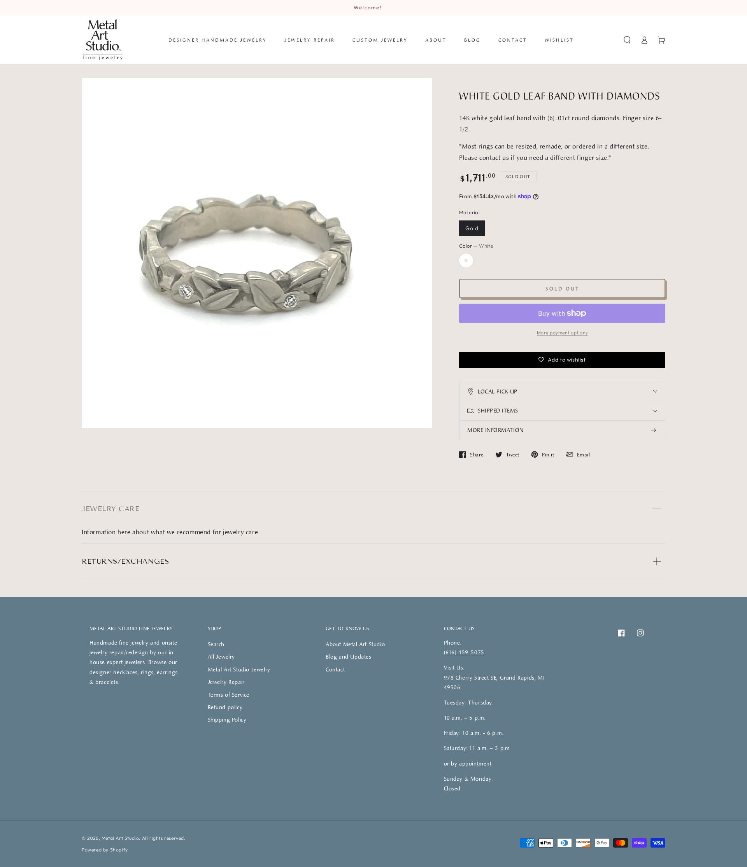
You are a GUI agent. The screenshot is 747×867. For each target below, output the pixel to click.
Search (216, 644)
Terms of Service (229, 694)
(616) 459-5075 (464, 652)
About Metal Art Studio (355, 644)
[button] (627, 40)
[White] (466, 260)
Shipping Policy (227, 719)
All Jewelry (221, 656)
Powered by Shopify (105, 850)
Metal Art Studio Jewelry (239, 669)
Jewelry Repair (226, 681)
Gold (472, 228)
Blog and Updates (349, 656)
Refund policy (225, 707)
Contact (335, 669)
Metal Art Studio (120, 838)
